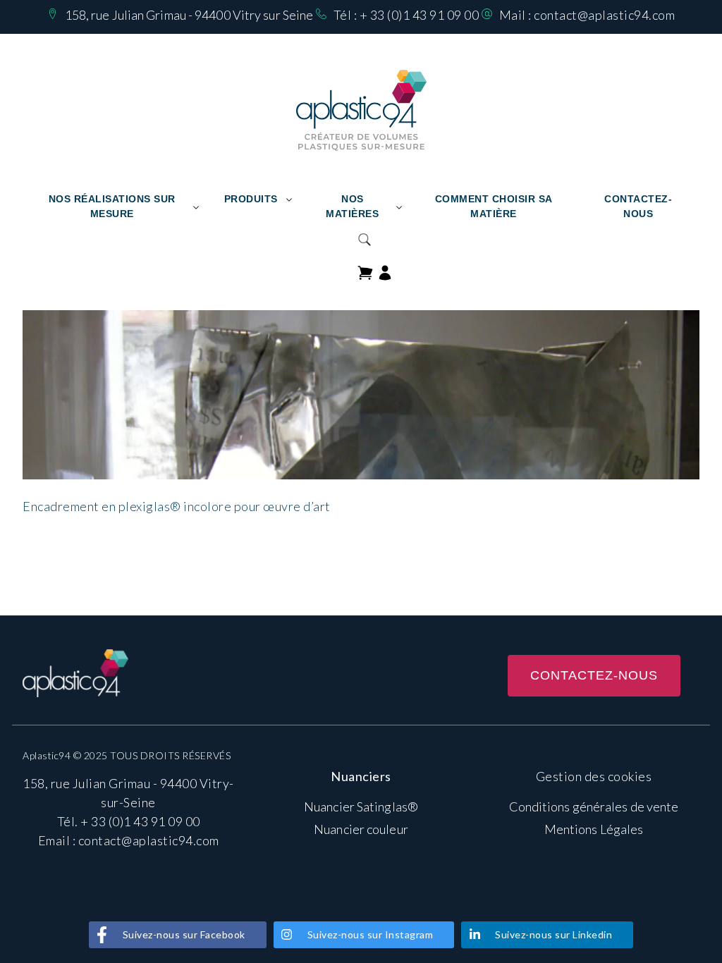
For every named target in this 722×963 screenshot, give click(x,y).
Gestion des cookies (594, 776)
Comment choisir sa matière (494, 206)
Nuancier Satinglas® (361, 806)
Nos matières (352, 206)
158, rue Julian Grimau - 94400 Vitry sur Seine (189, 15)
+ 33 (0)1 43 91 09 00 (419, 15)
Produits (251, 198)
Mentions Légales (594, 829)
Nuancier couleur (361, 829)
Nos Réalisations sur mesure (112, 206)
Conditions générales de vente (594, 806)
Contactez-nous (638, 206)
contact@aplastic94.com (604, 15)
